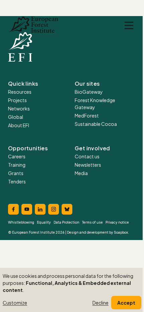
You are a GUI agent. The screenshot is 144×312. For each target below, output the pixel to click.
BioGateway (89, 92)
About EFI (18, 125)
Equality (44, 222)
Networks (19, 108)
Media (81, 173)
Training (16, 165)
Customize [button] (15, 303)
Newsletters (88, 165)
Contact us (87, 156)
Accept (126, 303)
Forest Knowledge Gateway (95, 103)
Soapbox (121, 232)
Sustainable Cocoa (96, 124)
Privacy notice (117, 222)
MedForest (87, 115)
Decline (100, 302)
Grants (15, 173)
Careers (16, 156)
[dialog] (72, 290)
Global (15, 117)
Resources (19, 92)
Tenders (17, 181)
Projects (17, 100)
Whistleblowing (21, 222)
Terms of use (92, 222)
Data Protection (66, 222)
